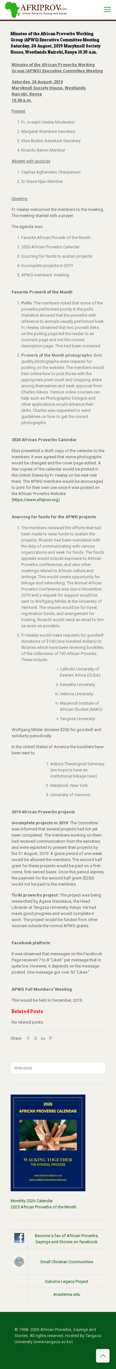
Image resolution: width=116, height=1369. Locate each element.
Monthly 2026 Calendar (32, 1200)
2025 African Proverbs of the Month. (44, 1207)
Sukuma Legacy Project (66, 1281)
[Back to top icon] (103, 1356)
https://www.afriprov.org (35, 499)
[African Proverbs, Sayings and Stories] (36, 10)
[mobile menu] (107, 9)
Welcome (23, 1068)
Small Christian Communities (66, 1261)
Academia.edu (66, 1294)
